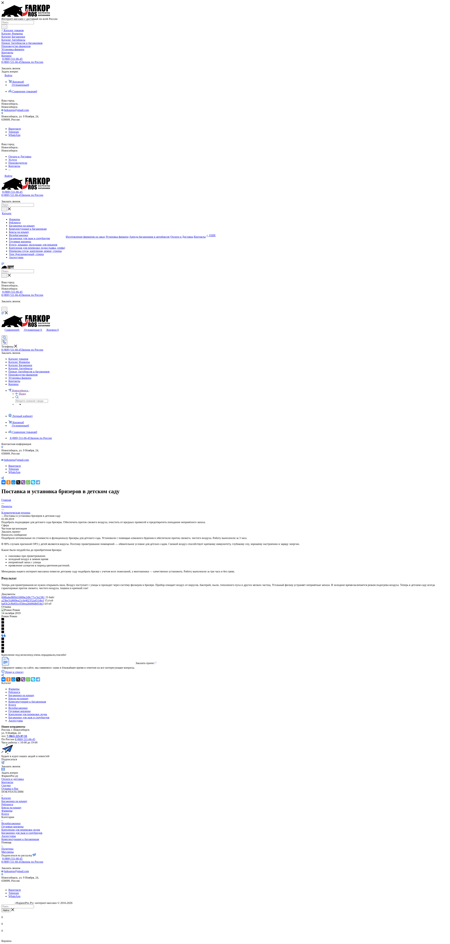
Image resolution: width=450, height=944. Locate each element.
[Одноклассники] (8, 482)
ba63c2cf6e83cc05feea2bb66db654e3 (22, 603)
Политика (7, 848)
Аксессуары (15, 720)
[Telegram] (38, 482)
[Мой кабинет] (3, 305)
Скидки (6, 785)
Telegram (13, 131)
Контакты (7, 782)
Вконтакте (14, 128)
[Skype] (33, 482)
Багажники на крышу (21, 695)
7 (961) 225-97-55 (17, 736)
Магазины (7, 851)
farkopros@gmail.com (16, 110)
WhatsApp (14, 135)
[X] (18, 482)
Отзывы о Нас (9, 788)
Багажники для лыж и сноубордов (28, 717)
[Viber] (23, 482)
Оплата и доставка (12, 779)
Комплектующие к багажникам (27, 701)
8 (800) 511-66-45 (12, 58)
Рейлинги (14, 692)
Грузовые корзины (19, 711)
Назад (22, 393)
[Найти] (4, 26)
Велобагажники (18, 707)
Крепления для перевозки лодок (27, 714)
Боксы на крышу (18, 698)
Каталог (6, 798)
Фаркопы (14, 688)
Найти (6, 910)
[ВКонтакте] (3, 482)
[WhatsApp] (28, 482)
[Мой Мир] (13, 482)
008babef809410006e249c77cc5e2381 (23, 597)
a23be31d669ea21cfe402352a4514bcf (22, 600)
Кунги (12, 704)
